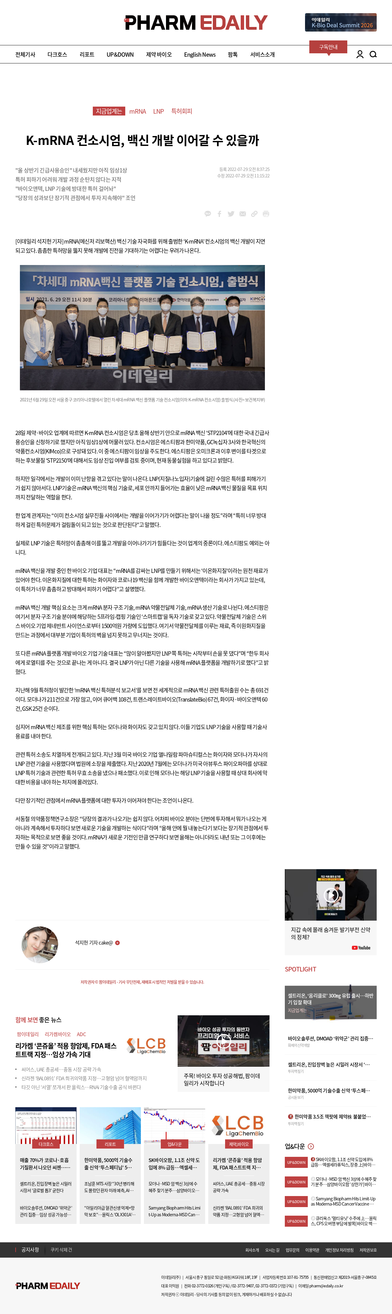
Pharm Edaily (47, 1285)
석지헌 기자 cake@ (94, 942)
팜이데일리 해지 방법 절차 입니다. (81, 1249)
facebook (219, 214)
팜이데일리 (28, 1034)
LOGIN (358, 54)
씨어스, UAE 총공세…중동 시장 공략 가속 (61, 1069)
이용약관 (312, 1250)
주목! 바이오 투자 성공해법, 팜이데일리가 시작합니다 (222, 1079)
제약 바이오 (159, 54)
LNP (158, 111)
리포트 (87, 54)
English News (200, 54)
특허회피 (181, 111)
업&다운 (175, 1144)
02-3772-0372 (266, 1286)
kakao (207, 214)
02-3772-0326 (202, 1286)
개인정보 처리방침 (339, 1250)
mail (242, 214)
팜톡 (233, 54)
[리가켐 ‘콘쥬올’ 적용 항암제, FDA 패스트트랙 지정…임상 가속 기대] (147, 1044)
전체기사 (25, 54)
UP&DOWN (120, 54)
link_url (254, 214)
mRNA (137, 111)
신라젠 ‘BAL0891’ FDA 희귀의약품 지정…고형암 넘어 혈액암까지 (84, 1078)
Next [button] (52, 1253)
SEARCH (373, 54)
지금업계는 (109, 111)
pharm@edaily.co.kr (326, 1286)
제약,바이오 (239, 1144)
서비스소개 (262, 54)
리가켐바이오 (58, 1034)
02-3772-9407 (243, 1286)
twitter (231, 214)
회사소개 (252, 1250)
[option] (99, 1249)
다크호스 (57, 54)
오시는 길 (272, 1250)
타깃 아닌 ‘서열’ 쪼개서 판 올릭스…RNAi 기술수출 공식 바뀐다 (81, 1087)
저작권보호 (368, 1250)
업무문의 (293, 1250)
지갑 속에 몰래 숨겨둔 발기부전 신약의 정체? (330, 933)
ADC (81, 1034)
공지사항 (30, 1249)
